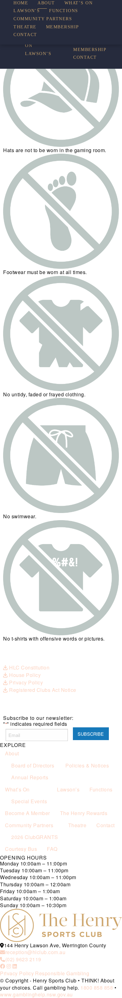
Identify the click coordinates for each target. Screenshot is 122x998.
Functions (63, 11)
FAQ (52, 848)
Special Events (29, 801)
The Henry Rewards (84, 813)
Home (20, 3)
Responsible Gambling (62, 973)
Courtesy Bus (21, 848)
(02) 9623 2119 (23, 959)
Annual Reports (29, 777)
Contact (85, 57)
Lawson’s (38, 54)
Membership (89, 50)
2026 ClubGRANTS (34, 837)
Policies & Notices (87, 765)
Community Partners (42, 19)
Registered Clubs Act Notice (42, 689)
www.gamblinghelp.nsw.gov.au (36, 994)
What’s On (78, 3)
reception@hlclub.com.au (35, 952)
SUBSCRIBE (91, 733)
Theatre (25, 27)
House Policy (24, 675)
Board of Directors (32, 765)
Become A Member (27, 813)
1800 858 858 (96, 987)
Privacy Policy (25, 682)
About (46, 3)
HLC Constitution (28, 667)
